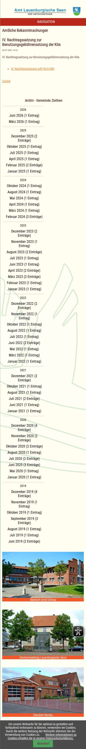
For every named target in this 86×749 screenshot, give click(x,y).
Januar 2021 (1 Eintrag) (24, 411)
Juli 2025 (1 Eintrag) (24, 153)
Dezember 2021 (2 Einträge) (24, 378)
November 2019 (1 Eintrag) (24, 504)
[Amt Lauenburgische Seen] (43, 9)
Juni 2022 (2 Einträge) (24, 343)
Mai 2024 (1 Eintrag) (24, 198)
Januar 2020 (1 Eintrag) (24, 477)
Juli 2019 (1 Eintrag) (24, 535)
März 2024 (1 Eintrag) (24, 210)
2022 (23, 298)
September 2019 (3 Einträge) (24, 521)
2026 (23, 109)
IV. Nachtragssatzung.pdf (32, 69)
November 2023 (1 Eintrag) (24, 244)
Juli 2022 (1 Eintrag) (24, 337)
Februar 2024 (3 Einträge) (24, 217)
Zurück (6, 81)
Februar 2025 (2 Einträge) (24, 165)
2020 (23, 419)
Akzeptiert (43, 743)
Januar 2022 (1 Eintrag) (24, 361)
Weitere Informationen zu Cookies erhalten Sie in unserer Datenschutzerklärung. (42, 736)
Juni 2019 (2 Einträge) (24, 541)
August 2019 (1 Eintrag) (24, 529)
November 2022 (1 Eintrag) (24, 316)
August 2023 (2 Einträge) (24, 252)
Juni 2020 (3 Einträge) (24, 465)
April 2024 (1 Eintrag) (24, 204)
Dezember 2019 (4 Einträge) (24, 494)
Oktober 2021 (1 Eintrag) (24, 386)
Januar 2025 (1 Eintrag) (24, 171)
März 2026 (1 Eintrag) (24, 122)
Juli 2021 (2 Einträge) (24, 399)
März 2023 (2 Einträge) (24, 277)
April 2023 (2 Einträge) (24, 270)
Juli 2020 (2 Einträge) (24, 459)
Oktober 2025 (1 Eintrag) (24, 146)
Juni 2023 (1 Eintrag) (24, 264)
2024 (23, 180)
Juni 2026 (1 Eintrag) (24, 115)
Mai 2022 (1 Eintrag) (24, 349)
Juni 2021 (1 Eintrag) (24, 405)
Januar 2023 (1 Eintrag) (24, 289)
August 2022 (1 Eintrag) (24, 330)
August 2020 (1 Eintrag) (24, 452)
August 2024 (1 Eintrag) (24, 192)
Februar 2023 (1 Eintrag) (24, 283)
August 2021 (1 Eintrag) (24, 392)
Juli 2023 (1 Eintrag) (24, 258)
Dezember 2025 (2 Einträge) (24, 138)
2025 (23, 130)
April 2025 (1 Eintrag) (24, 159)
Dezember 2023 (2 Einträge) (24, 233)
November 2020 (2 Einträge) (24, 438)
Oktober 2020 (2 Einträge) (24, 446)
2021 (23, 370)
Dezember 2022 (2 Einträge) (24, 305)
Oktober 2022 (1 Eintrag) (24, 324)
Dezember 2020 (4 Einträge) (24, 427)
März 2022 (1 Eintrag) (24, 355)
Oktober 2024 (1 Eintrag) (24, 186)
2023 (23, 225)
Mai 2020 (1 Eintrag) (24, 471)
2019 (23, 486)
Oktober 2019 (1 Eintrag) (24, 512)
